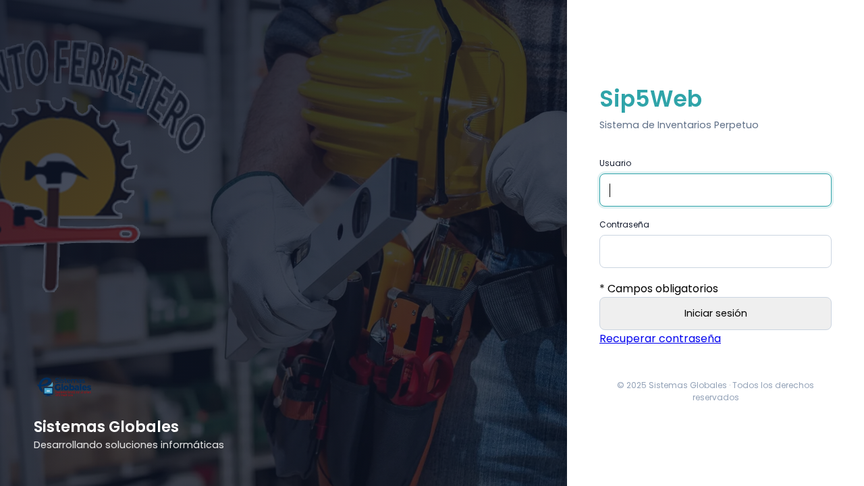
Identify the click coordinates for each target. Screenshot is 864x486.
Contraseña (624, 224)
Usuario (615, 163)
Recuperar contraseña (660, 338)
